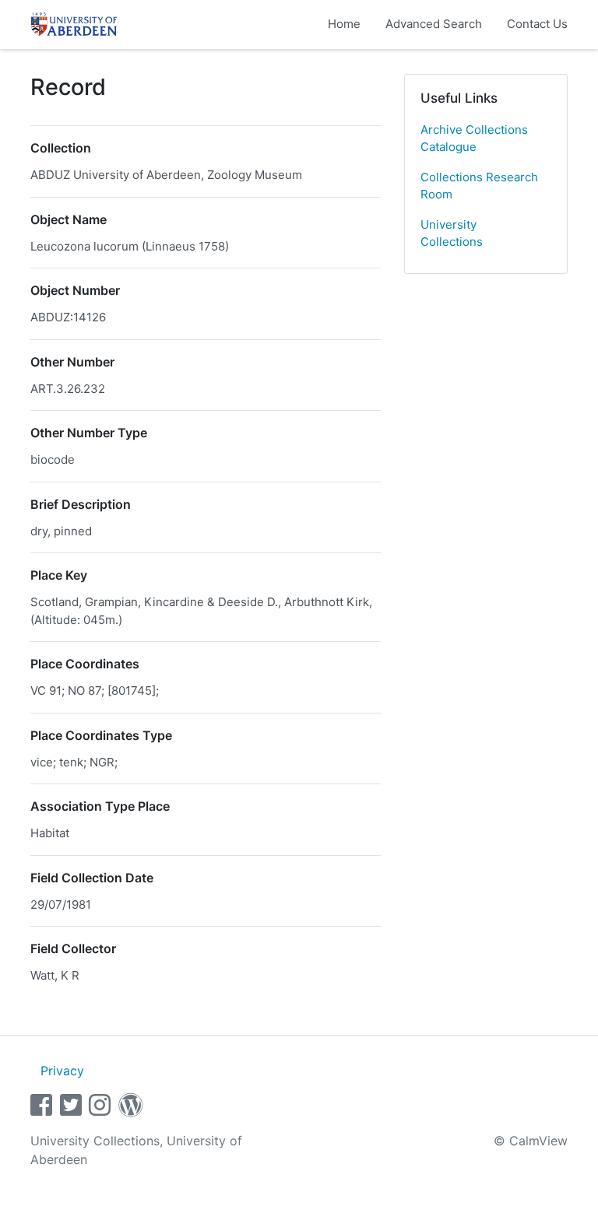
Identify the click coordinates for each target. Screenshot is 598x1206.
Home (344, 23)
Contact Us (537, 23)
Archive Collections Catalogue (474, 138)
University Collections (451, 233)
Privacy (62, 1070)
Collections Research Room (479, 186)
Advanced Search (433, 23)
